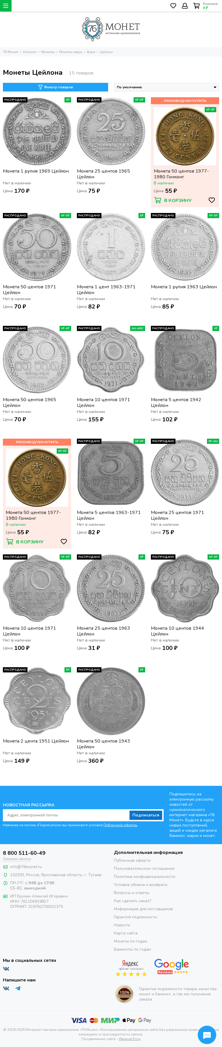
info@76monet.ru (26, 867)
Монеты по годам (130, 941)
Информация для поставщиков (143, 909)
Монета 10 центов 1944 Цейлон (177, 631)
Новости (122, 925)
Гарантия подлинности (135, 917)
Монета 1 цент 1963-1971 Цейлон (106, 290)
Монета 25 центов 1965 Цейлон (103, 174)
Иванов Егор (130, 1039)
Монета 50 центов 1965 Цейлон (29, 402)
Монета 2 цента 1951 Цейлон (36, 741)
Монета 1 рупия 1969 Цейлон (36, 171)
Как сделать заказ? (132, 901)
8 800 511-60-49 (24, 853)
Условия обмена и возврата (140, 884)
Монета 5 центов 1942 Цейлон (176, 402)
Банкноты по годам (132, 949)
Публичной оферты (120, 825)
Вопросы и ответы (131, 892)
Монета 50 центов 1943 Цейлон (103, 744)
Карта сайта (126, 933)
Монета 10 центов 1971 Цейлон (103, 402)
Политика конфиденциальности (144, 876)
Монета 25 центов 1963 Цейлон (103, 631)
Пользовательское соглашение (144, 868)
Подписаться (145, 815)
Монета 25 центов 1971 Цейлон (177, 515)
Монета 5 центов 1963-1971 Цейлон (109, 515)
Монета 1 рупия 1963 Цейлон (184, 287)
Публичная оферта (132, 860)
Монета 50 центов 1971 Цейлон (29, 290)
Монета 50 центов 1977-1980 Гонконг (181, 174)
